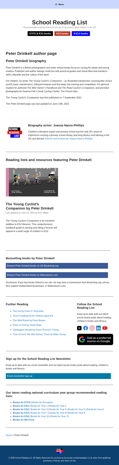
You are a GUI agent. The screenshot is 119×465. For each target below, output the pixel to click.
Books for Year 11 (60, 416)
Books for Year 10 (40, 416)
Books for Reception (42, 402)
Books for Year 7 (39, 413)
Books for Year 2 (57, 406)
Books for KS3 (21, 413)
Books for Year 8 (57, 413)
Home (9, 435)
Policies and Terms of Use (65, 461)
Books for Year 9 (76, 413)
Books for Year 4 (57, 409)
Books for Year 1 (39, 406)
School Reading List (59, 22)
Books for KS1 (21, 406)
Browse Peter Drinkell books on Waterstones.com (32, 275)
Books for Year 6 (95, 409)
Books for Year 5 (76, 409)
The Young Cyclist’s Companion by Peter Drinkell (30, 206)
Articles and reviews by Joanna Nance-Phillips (69, 138)
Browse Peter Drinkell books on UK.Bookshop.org (32, 265)
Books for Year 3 (39, 409)
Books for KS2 (21, 409)
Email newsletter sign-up (19, 376)
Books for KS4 (21, 416)
